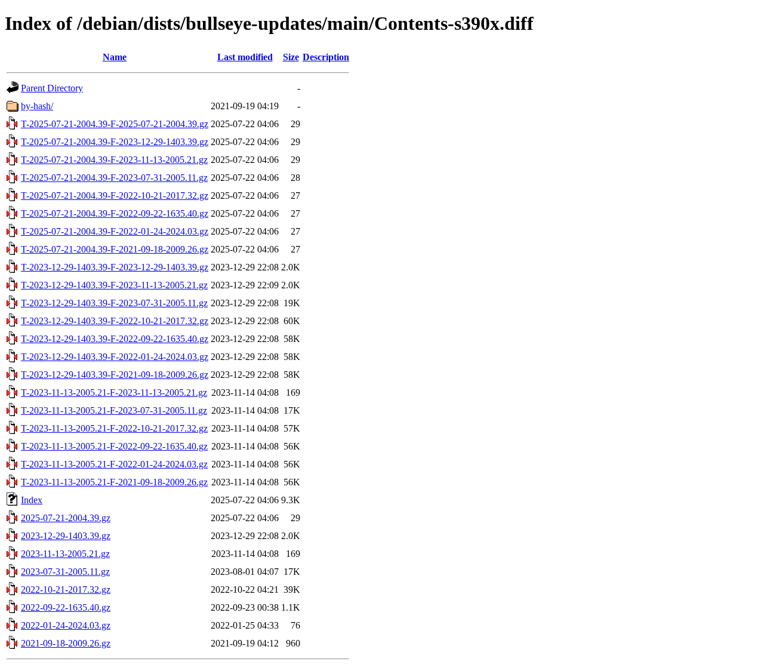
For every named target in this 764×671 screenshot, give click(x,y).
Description (326, 57)
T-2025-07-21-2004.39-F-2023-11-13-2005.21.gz (114, 160)
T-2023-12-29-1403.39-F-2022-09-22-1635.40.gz (114, 339)
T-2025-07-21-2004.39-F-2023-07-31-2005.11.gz (114, 178)
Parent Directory (52, 88)
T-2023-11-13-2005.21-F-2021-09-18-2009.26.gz (114, 482)
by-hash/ (37, 106)
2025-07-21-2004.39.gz (65, 518)
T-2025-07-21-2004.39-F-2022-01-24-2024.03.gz (114, 231)
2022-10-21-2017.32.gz (65, 589)
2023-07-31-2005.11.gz (65, 572)
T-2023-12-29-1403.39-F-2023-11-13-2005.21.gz (114, 285)
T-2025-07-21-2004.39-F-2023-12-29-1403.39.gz (114, 142)
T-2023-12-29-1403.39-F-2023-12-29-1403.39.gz (114, 267)
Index (31, 500)
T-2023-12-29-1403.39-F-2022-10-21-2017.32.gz (114, 321)
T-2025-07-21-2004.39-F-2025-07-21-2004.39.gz (114, 124)
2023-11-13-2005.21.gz (65, 554)
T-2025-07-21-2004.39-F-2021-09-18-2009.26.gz (114, 249)
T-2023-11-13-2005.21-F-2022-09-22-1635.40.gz (114, 446)
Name (115, 57)
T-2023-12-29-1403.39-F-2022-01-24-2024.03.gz (114, 357)
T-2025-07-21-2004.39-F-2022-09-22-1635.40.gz (114, 213)
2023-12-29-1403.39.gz (65, 536)
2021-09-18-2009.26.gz (65, 643)
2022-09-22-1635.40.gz (65, 607)
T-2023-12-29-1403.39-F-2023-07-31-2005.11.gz (114, 303)
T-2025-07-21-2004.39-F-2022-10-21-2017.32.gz (114, 195)
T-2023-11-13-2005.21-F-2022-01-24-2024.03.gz (114, 464)
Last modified (245, 57)
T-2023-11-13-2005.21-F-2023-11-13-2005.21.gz (114, 392)
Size (291, 57)
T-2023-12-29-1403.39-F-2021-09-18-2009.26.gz (114, 375)
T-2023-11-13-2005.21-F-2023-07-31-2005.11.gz (114, 410)
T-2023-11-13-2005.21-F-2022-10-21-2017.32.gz (114, 428)
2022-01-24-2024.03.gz (65, 625)
